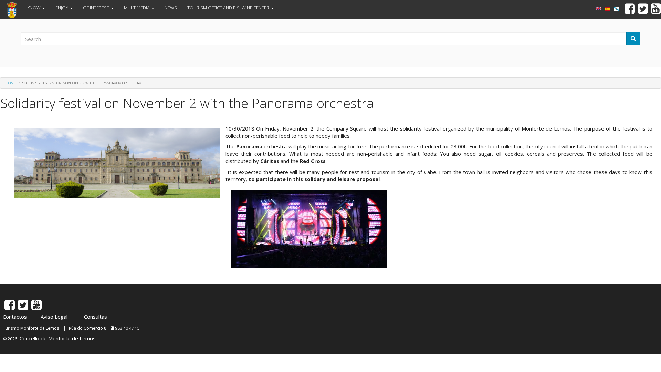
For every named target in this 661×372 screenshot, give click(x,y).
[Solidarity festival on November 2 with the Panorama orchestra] (598, 8)
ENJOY (62, 7)
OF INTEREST (96, 7)
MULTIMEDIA (137, 7)
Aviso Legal (54, 316)
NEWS (171, 7)
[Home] (14, 9)
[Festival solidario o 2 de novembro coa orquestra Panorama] (616, 9)
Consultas (95, 316)
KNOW (34, 7)
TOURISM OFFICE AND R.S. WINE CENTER (228, 7)
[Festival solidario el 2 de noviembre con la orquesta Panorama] (607, 9)
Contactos (15, 316)
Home (11, 83)
